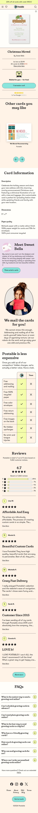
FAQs (19, 773)
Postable (19, 146)
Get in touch (19, 799)
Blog (23, 792)
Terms (29, 790)
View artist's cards (11, 270)
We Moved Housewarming (19, 144)
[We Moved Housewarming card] (19, 132)
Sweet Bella (20, 56)
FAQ (22, 790)
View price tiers (19, 66)
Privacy (16, 792)
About (16, 790)
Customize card (19, 85)
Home (9, 790)
